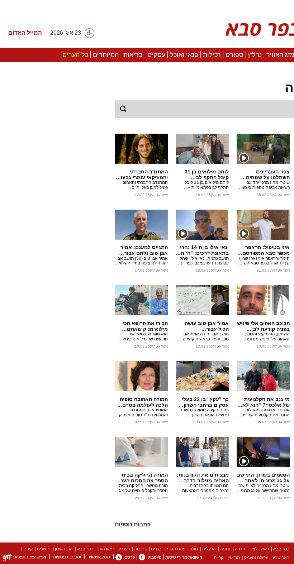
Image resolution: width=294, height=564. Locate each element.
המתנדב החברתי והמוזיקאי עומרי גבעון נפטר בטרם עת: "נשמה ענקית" (143, 174)
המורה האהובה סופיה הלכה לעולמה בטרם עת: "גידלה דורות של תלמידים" (144, 402)
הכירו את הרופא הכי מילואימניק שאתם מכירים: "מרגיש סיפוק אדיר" (143, 326)
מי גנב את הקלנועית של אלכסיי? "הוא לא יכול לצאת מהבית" (266, 402)
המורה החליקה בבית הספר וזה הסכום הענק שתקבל (143, 477)
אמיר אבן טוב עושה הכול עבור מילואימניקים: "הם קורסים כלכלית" (207, 326)
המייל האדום (25, 33)
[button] (54, 290)
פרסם (129, 557)
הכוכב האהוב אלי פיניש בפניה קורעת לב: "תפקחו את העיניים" (263, 326)
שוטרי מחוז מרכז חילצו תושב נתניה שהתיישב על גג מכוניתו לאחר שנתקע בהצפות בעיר (263, 488)
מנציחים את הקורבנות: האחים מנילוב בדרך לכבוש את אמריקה (203, 477)
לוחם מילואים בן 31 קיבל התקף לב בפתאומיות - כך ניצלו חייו (205, 174)
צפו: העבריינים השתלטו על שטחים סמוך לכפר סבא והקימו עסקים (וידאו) (263, 174)
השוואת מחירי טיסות (183, 557)
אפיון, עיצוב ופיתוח (29, 556)
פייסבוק (154, 557)
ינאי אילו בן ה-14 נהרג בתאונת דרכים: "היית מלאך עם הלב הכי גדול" (204, 250)
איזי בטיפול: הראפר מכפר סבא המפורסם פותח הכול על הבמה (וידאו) (266, 250)
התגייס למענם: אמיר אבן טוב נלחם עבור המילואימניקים (144, 250)
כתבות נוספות (132, 524)
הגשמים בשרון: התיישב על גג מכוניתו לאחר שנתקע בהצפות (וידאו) (263, 477)
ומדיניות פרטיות (67, 556)
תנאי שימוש (99, 556)
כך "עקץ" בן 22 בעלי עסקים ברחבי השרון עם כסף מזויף (205, 402)
